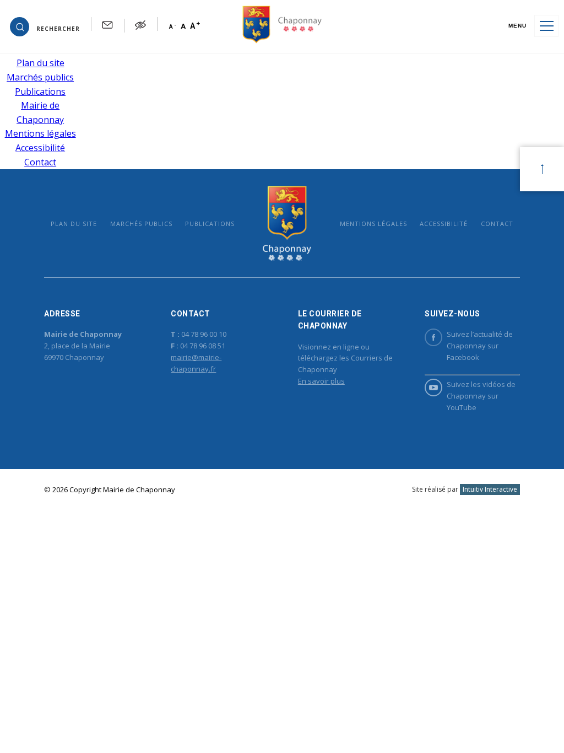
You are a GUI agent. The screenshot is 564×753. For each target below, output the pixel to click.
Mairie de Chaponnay (287, 223)
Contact (40, 162)
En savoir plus (321, 381)
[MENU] (546, 26)
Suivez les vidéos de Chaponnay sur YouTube (481, 395)
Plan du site (40, 63)
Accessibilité (40, 148)
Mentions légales (40, 133)
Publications (40, 91)
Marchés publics (40, 77)
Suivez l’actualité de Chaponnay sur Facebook (480, 345)
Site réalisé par (464, 489)
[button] (45, 26)
